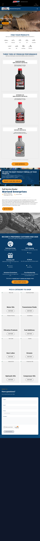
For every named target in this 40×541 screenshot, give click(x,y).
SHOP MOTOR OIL (20, 164)
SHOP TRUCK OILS (6, 23)
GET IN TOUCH (8, 209)
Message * (5, 416)
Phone (4, 410)
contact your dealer (25, 278)
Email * (4, 405)
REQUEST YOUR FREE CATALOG (12, 181)
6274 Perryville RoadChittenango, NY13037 (8, 194)
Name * (4, 399)
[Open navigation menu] (37, 9)
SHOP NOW (10, 310)
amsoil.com (16, 278)
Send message (8, 431)
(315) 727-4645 (19, 194)
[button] (1, 21)
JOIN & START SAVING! (20, 282)
